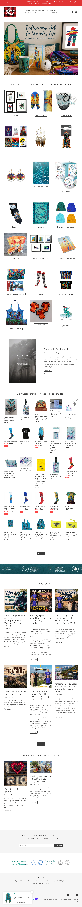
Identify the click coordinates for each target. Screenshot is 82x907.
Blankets (41, 227)
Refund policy (51, 881)
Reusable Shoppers (16, 329)
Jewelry (15, 191)
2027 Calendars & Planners (41, 186)
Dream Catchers (41, 151)
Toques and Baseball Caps (66, 227)
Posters (15, 151)
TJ (44, 374)
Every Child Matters (66, 151)
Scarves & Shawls (41, 115)
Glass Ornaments (66, 191)
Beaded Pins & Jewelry (40, 324)
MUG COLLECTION (66, 115)
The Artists (30, 881)
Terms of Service (40, 881)
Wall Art (15, 115)
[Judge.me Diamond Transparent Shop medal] (34, 862)
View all (41, 553)
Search (10, 881)
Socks (41, 294)
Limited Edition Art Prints (41, 258)
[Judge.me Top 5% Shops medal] (60, 862)
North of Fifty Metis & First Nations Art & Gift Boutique (60, 899)
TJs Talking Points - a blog (64, 881)
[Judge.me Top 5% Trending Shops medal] (67, 862)
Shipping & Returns (20, 881)
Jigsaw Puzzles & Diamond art (16, 294)
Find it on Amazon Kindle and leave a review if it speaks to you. (59, 366)
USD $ (7, 895)
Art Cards (66, 325)
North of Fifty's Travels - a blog (41, 883)
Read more (8, 650)
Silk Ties (15, 227)
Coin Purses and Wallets (66, 294)
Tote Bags (16, 258)
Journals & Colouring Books (66, 258)
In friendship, (48, 370)
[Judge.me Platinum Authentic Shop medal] (47, 862)
